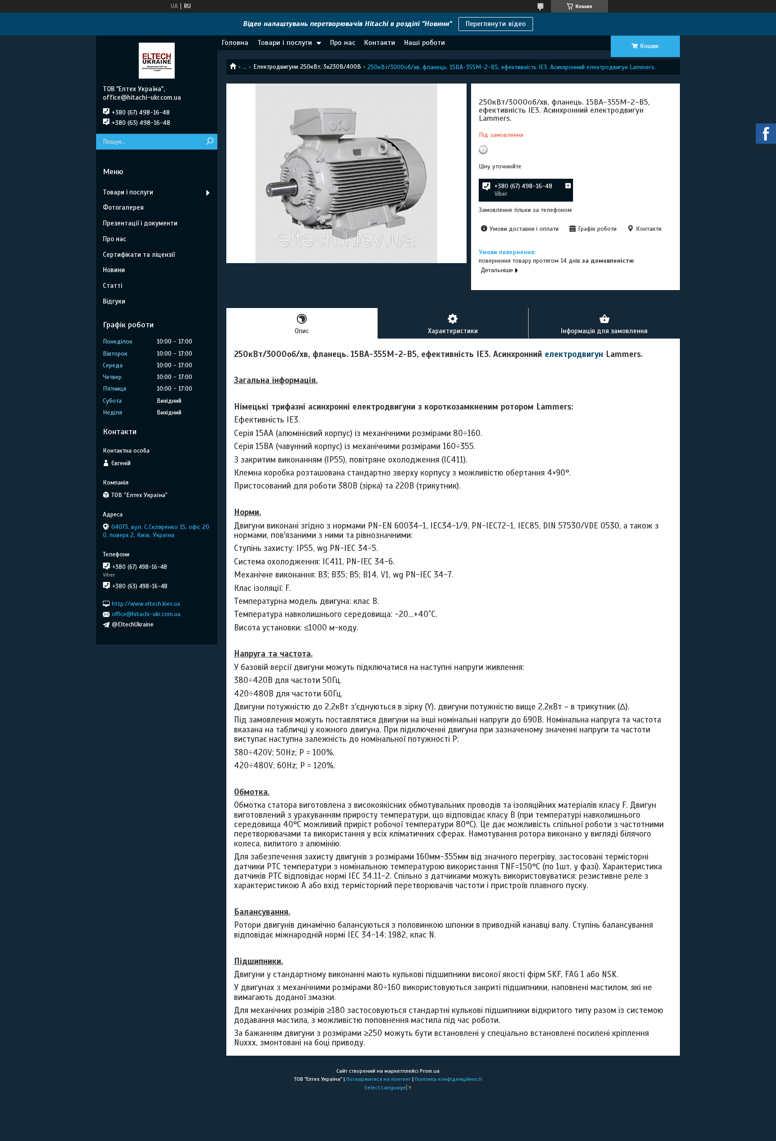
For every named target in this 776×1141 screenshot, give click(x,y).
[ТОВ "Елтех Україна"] (157, 60)
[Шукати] (209, 142)
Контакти (379, 42)
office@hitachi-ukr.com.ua (146, 614)
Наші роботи (424, 42)
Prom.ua (430, 1071)
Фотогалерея (123, 207)
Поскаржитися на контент (378, 1079)
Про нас (342, 42)
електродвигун (574, 354)
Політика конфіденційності (448, 1079)
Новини (114, 270)
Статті (112, 286)
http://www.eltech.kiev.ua (146, 604)
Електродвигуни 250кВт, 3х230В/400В (307, 66)
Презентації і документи (140, 223)
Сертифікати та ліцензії (139, 255)
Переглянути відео (496, 23)
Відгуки (114, 301)
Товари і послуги (284, 42)
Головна (235, 42)
